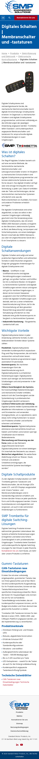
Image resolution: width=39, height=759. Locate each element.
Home (4, 53)
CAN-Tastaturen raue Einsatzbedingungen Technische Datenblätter (16, 682)
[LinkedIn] (17, 744)
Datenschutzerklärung (19, 731)
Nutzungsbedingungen (20, 727)
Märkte (19, 716)
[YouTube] (21, 744)
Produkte (14, 53)
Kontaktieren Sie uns (26, 17)
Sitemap (19, 723)
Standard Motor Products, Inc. (18, 754)
